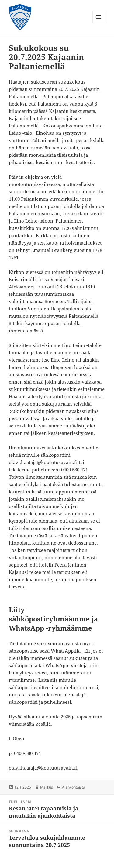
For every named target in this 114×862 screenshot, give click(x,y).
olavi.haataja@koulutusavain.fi (43, 768)
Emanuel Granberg (51, 250)
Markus (46, 787)
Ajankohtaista (73, 787)
